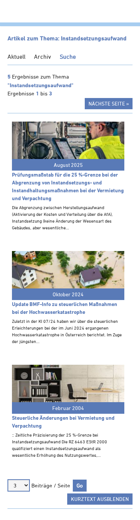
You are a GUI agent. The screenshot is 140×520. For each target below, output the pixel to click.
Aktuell (16, 56)
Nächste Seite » (108, 103)
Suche (68, 56)
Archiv (42, 56)
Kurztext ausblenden (100, 499)
